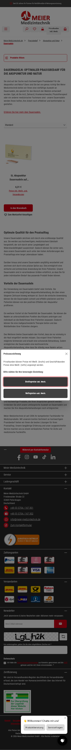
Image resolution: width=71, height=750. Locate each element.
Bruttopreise (35, 381)
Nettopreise (35, 393)
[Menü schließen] (66, 353)
